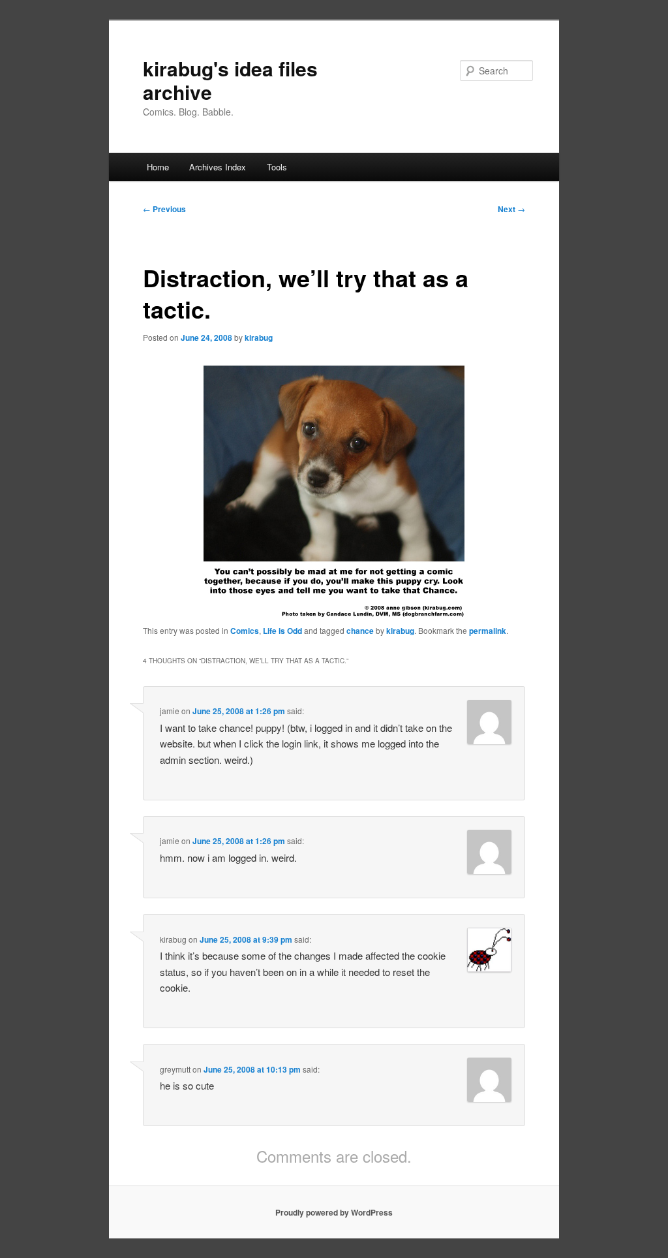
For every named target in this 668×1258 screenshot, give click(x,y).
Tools (277, 167)
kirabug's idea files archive (230, 80)
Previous (164, 209)
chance (360, 631)
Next (511, 209)
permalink (487, 631)
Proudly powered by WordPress (334, 1212)
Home (158, 167)
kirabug (259, 337)
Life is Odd (282, 631)
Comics (244, 631)
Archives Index (217, 167)
